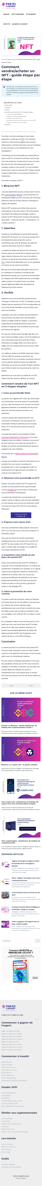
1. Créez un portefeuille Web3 (14, 114)
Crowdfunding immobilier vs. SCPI (11, 1101)
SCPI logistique (6, 1095)
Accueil (3, 59)
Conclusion (7, 124)
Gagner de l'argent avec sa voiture (12, 1039)
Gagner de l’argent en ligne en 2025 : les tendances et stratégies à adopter (26, 863)
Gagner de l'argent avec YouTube (11, 1044)
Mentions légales (21, 1178)
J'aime (11, 686)
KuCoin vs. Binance (7, 1144)
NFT (22, 139)
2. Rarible (6, 110)
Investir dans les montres (9, 1070)
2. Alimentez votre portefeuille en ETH (16, 116)
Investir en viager (6, 1065)
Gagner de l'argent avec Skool (10, 1031)
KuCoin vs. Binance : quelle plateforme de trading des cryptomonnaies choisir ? (19, 726)
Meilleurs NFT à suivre (8, 1129)
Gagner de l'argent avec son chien (11, 1047)
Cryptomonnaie (17, 14)
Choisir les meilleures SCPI (9, 1103)
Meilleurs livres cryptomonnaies (11, 1124)
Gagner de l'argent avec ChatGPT (11, 1036)
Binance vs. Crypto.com (8, 1147)
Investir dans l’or (6, 1072)
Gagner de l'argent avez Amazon (11, 1050)
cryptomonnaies (10, 195)
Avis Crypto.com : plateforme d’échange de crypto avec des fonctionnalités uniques (19, 803)
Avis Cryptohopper (7, 1118)
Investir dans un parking (8, 1078)
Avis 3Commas (5, 1121)
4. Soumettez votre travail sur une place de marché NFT (21, 120)
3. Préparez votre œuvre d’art (14, 118)
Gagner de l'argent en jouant (10, 1042)
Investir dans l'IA (6, 1062)
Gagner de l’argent (20, 24)
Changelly (10, 490)
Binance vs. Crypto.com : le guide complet (19, 765)
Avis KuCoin (5, 1126)
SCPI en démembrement (8, 1093)
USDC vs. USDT (5, 1152)
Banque (6, 14)
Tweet (31, 686)
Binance (19, 195)
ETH (3, 262)
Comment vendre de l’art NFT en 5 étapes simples (18, 112)
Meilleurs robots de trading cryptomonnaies (14, 1132)
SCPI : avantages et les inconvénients (12, 1106)
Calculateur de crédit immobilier (11, 1167)
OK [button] (38, 941)
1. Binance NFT (8, 105)
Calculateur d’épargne (8, 1164)
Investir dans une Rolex (8, 1067)
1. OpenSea (7, 107)
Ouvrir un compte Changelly (21, 515)
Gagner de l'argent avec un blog (11, 1034)
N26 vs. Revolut (6, 1149)
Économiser (31, 14)
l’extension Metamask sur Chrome (13, 437)
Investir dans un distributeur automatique (14, 1080)
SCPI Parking (5, 1098)
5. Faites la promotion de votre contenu (16, 122)
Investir (6, 24)
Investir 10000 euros (7, 1075)
